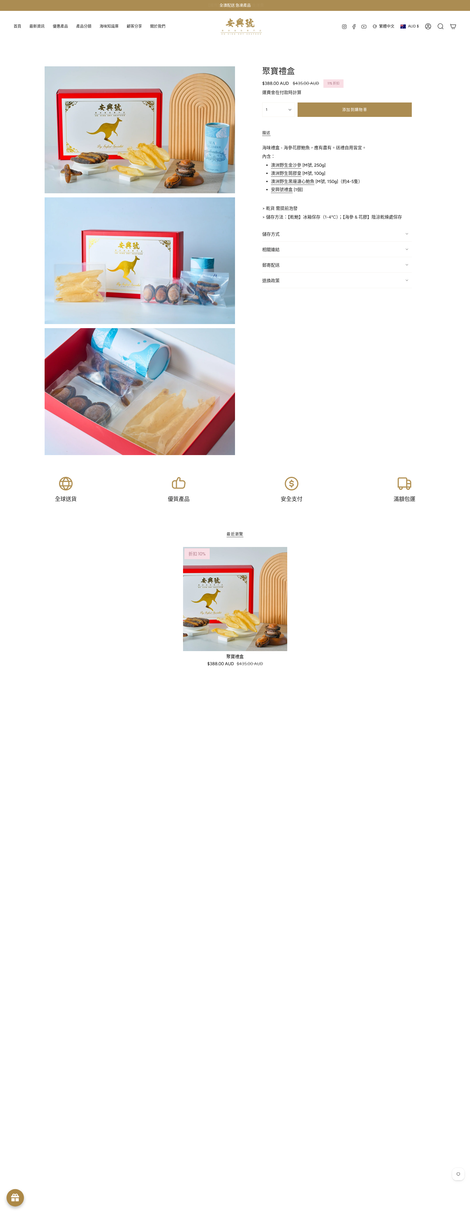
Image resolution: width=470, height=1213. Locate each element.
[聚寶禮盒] (235, 599)
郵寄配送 (271, 265)
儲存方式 (271, 234)
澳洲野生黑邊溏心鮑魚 (292, 181)
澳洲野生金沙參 (286, 165)
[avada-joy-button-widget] (15, 1197)
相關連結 (271, 249)
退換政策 (271, 280)
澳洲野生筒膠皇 (286, 173)
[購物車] (453, 26)
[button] (83, 26)
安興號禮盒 (282, 189)
